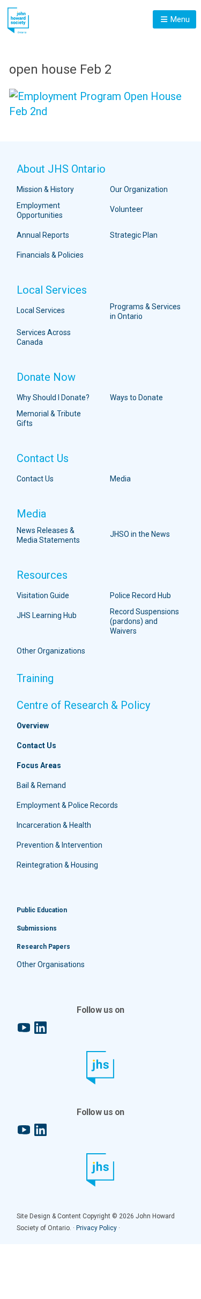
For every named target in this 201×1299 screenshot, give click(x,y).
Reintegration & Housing (57, 865)
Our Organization (139, 189)
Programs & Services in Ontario (145, 311)
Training (35, 678)
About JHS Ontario (61, 169)
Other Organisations (51, 964)
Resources (42, 575)
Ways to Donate (136, 397)
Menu (179, 19)
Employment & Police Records (67, 805)
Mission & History (45, 189)
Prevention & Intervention (59, 845)
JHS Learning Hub (47, 615)
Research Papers (43, 946)
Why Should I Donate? (53, 397)
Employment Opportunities (40, 210)
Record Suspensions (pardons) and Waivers (144, 621)
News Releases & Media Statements (48, 535)
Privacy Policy (96, 1228)
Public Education (42, 910)
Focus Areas (39, 765)
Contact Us (43, 458)
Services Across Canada (44, 337)
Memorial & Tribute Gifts (49, 418)
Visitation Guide (43, 595)
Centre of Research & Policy (83, 705)
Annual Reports (43, 235)
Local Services (52, 290)
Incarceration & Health (54, 825)
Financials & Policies (50, 255)
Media (120, 478)
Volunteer (126, 209)
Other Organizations (51, 651)
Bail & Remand (41, 785)
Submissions (37, 928)
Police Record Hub (140, 595)
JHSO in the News (140, 534)
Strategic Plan (134, 235)
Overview (33, 725)
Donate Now (46, 377)
